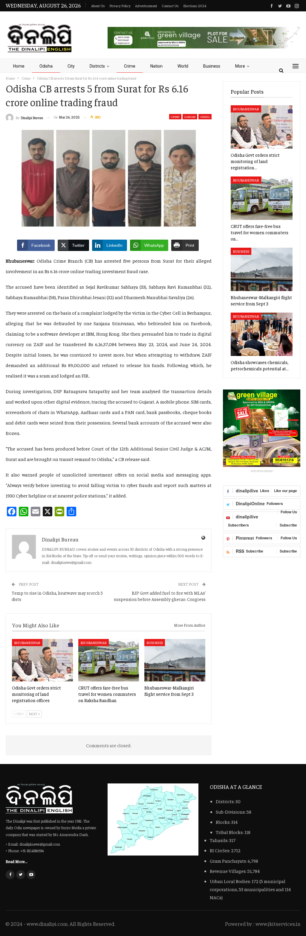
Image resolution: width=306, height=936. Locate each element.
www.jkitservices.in (277, 923)
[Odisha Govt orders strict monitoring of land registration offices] (42, 660)
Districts (97, 66)
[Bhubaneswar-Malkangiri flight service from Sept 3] (174, 660)
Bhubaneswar (27, 642)
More (240, 66)
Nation (156, 66)
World (183, 66)
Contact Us (170, 5)
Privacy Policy (120, 5)
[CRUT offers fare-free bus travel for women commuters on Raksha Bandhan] (108, 660)
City (71, 66)
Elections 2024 (194, 5)
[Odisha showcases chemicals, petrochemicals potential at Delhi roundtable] (262, 334)
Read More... (16, 861)
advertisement (146, 5)
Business (211, 66)
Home (19, 66)
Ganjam (189, 116)
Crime (129, 66)
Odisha (46, 66)
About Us (98, 5)
